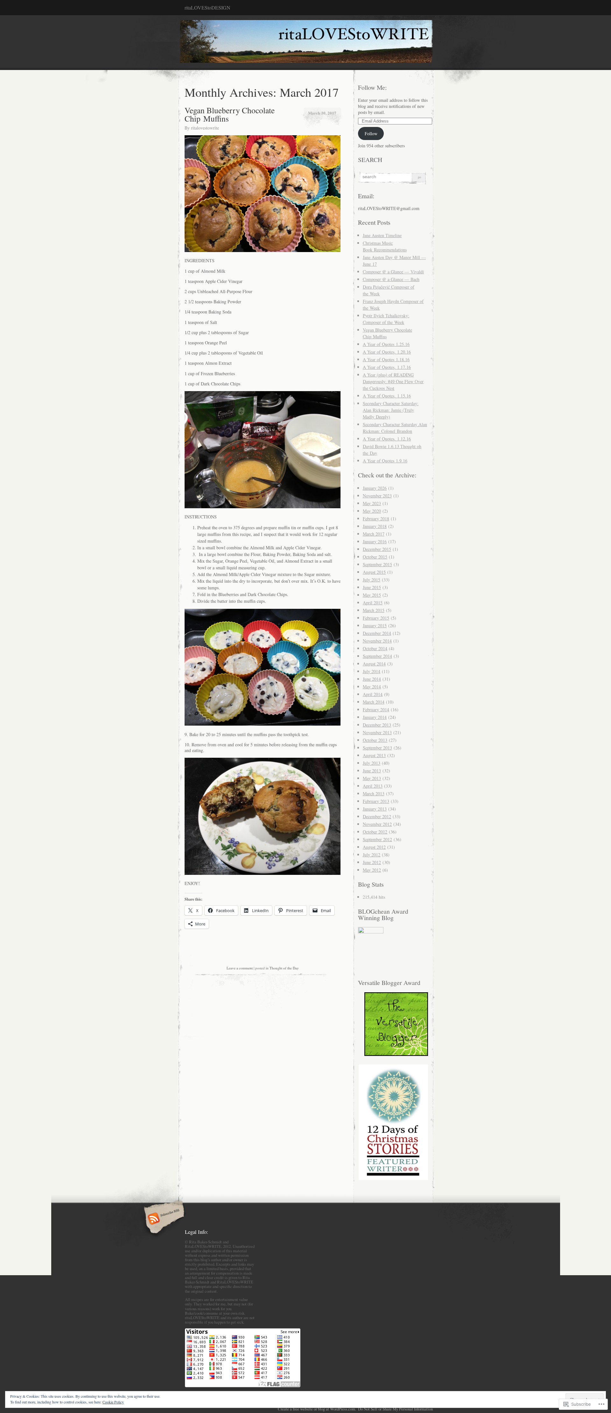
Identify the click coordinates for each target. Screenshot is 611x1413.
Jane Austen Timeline (382, 235)
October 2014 (375, 648)
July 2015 (371, 580)
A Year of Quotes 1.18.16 (386, 359)
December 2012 (377, 816)
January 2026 (375, 488)
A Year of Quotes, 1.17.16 (387, 367)
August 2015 (374, 572)
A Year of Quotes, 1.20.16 (387, 352)
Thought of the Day (284, 968)
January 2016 (375, 541)
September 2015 (377, 564)
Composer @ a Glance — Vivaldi (393, 272)
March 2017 (373, 534)
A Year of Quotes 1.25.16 (386, 344)
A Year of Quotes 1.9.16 (385, 461)
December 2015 (377, 549)
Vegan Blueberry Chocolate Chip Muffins (230, 114)
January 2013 (375, 809)
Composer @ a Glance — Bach (391, 279)
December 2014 (377, 633)
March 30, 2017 (322, 113)
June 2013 (372, 771)
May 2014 (372, 687)
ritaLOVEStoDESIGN (207, 7)
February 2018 (376, 519)
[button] (393, 1122)
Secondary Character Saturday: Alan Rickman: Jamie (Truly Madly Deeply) (390, 410)
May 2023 (372, 503)
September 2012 (377, 839)
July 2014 (371, 671)
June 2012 (372, 862)
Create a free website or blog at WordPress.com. (317, 1409)
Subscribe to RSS (163, 1219)
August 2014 (374, 664)
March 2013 (373, 794)
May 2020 (372, 511)
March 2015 (373, 610)
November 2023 (377, 496)
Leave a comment (240, 968)
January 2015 (375, 625)
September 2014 (377, 656)
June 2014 (372, 679)
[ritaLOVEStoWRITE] (305, 42)
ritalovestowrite (205, 128)
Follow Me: (372, 87)
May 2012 (372, 870)
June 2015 (372, 587)
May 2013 (372, 778)
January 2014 (375, 717)
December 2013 (377, 725)
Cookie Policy (113, 1401)
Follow (371, 133)
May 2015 (372, 595)
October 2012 (375, 832)
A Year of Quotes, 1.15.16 (387, 396)
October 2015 (375, 557)
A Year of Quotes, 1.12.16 (387, 439)
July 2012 (371, 855)
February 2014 (376, 709)
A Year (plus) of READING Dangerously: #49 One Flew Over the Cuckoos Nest (393, 381)
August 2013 (374, 755)
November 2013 (377, 732)
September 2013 (377, 748)
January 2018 (375, 526)
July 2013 (371, 763)
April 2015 (373, 603)
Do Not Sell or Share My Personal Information (395, 1409)
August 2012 (374, 847)
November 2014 (377, 641)
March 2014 (373, 702)
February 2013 (376, 801)
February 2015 (376, 618)
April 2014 (373, 694)
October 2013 (375, 740)
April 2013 (373, 786)
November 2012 (377, 824)
